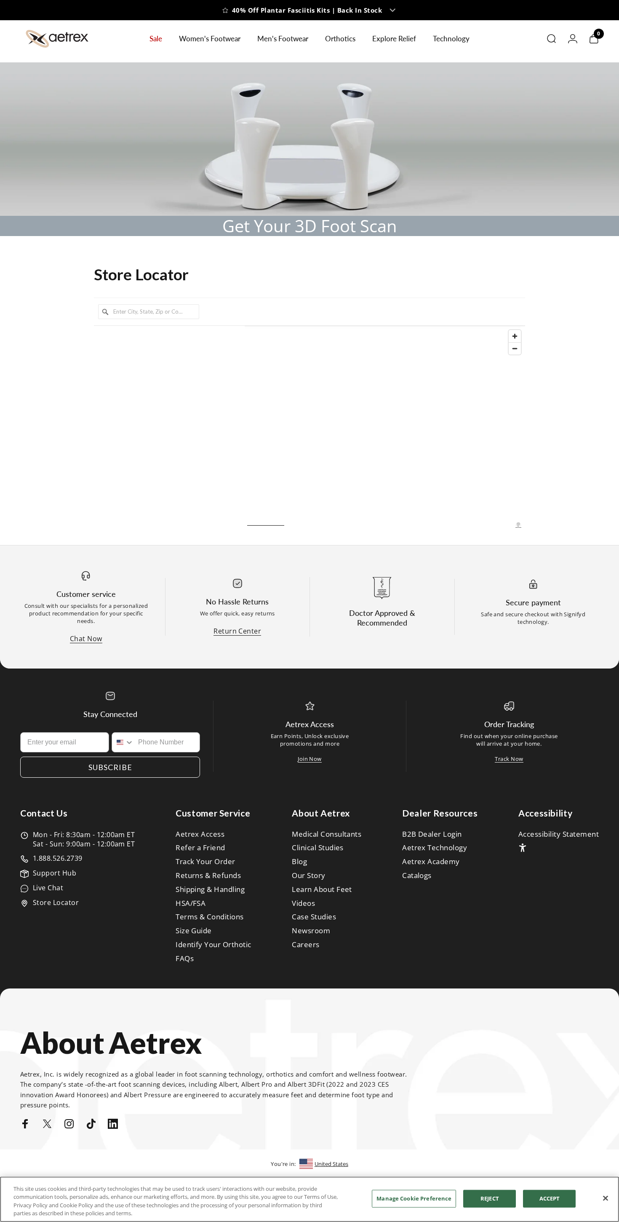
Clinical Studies (318, 847)
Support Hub (54, 873)
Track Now (509, 759)
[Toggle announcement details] (401, 16)
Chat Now (86, 638)
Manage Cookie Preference (413, 1198)
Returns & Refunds (208, 875)
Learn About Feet (322, 889)
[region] (385, 427)
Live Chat (48, 887)
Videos (303, 903)
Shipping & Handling (210, 889)
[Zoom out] (515, 348)
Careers (305, 944)
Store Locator (56, 902)
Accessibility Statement (558, 834)
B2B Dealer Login (432, 834)
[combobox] (123, 742)
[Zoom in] (515, 336)
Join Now (310, 759)
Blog (299, 861)
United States (331, 1164)
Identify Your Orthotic (213, 944)
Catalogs (417, 875)
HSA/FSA (190, 903)
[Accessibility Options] (522, 847)
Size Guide (194, 931)
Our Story (308, 875)
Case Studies (314, 917)
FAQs (185, 958)
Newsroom (311, 931)
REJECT (489, 1198)
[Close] (605, 1198)
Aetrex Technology (434, 847)
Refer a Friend (200, 847)
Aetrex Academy (431, 861)
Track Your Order (205, 861)
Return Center (237, 631)
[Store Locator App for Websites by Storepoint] (518, 525)
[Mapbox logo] (265, 521)
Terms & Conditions (210, 917)
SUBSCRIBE (110, 767)
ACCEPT (549, 1198)
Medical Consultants (326, 834)
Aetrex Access (200, 834)
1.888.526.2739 (58, 858)
